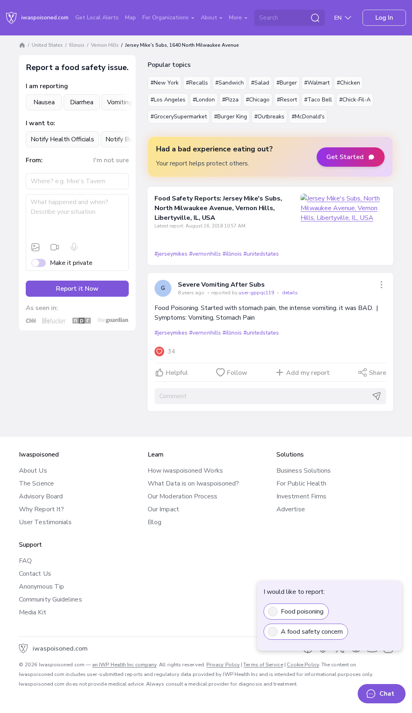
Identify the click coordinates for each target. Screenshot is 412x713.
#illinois (232, 254)
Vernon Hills (105, 45)
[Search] (315, 18)
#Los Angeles (167, 99)
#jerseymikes (170, 254)
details (290, 292)
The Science (36, 483)
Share (377, 372)
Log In (384, 17)
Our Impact (163, 509)
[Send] (376, 396)
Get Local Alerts (97, 17)
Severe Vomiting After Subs (221, 284)
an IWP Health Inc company (124, 664)
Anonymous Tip (41, 586)
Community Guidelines (50, 599)
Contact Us (35, 573)
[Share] (381, 284)
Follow (237, 372)
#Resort (287, 99)
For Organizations (166, 17)
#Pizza (230, 99)
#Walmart (317, 83)
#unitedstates (261, 254)
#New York (164, 83)
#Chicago (258, 99)
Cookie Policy (303, 664)
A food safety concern (312, 631)
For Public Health (301, 483)
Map (130, 17)
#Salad (260, 83)
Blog (154, 522)
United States (47, 45)
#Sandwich (229, 83)
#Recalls (197, 83)
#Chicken (348, 83)
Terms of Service (263, 664)
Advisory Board (41, 496)
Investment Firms (301, 496)
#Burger (286, 83)
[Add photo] (35, 247)
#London (204, 99)
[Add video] (55, 247)
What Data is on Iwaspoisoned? (193, 483)
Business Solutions (303, 470)
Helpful (177, 372)
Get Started (345, 157)
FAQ (25, 560)
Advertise (290, 509)
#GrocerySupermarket (178, 116)
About (210, 17)
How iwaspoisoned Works (185, 470)
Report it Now (77, 288)
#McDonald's (308, 116)
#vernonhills (204, 254)
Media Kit (32, 612)
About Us (33, 470)
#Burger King (230, 116)
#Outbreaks (269, 116)
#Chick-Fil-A (355, 99)
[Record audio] (74, 247)
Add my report (308, 372)
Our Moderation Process (182, 496)
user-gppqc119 (257, 292)
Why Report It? (41, 509)
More (236, 17)
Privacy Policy (223, 664)
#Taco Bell (318, 99)
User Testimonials (45, 522)
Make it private (71, 262)
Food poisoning (302, 611)
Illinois (76, 45)
